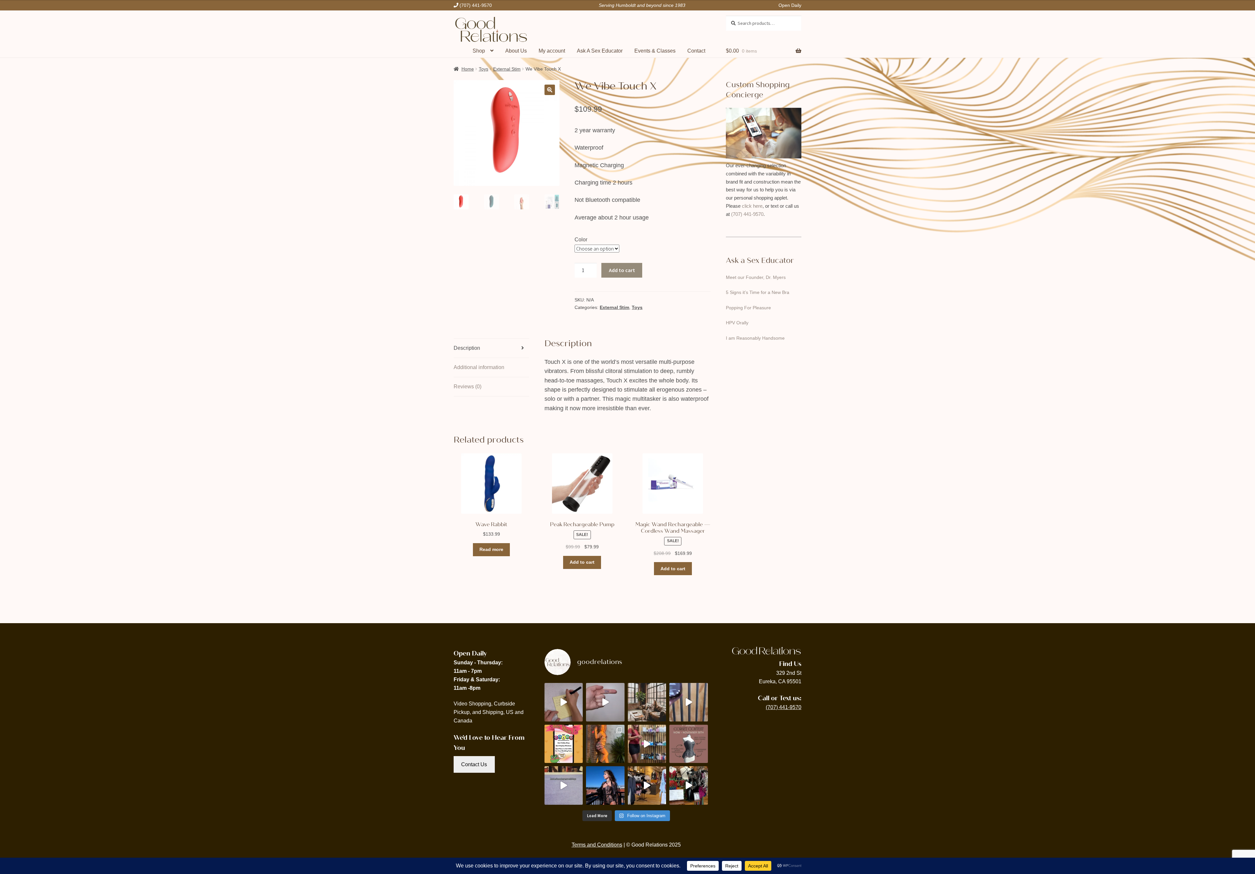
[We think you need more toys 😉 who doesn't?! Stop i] (563, 785)
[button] (549, 90)
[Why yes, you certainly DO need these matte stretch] (647, 702)
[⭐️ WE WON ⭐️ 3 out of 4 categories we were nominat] (563, 744)
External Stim (507, 69)
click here (752, 206)
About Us (516, 51)
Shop (479, 51)
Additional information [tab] (479, 367)
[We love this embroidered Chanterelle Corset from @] (605, 785)
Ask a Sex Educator (760, 260)
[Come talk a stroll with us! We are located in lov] (688, 785)
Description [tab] (467, 348)
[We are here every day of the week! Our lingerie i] (647, 785)
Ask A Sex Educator (600, 51)
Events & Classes (655, 51)
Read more (491, 549)
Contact (696, 51)
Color (581, 239)
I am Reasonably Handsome (755, 338)
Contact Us (474, 764)
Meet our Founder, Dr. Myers (756, 277)
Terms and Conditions (597, 845)
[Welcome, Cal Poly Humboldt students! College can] (563, 702)
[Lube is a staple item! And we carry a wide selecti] (647, 744)
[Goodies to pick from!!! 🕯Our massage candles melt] (688, 702)
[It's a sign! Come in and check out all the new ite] (605, 702)
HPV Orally (737, 322)
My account (552, 51)
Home (467, 69)
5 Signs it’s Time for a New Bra (757, 292)
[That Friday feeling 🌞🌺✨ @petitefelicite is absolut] (605, 744)
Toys (483, 69)
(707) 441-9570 (747, 214)
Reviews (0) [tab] (467, 386)
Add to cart (622, 270)
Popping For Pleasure (748, 307)
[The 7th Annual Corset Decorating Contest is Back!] (688, 744)
